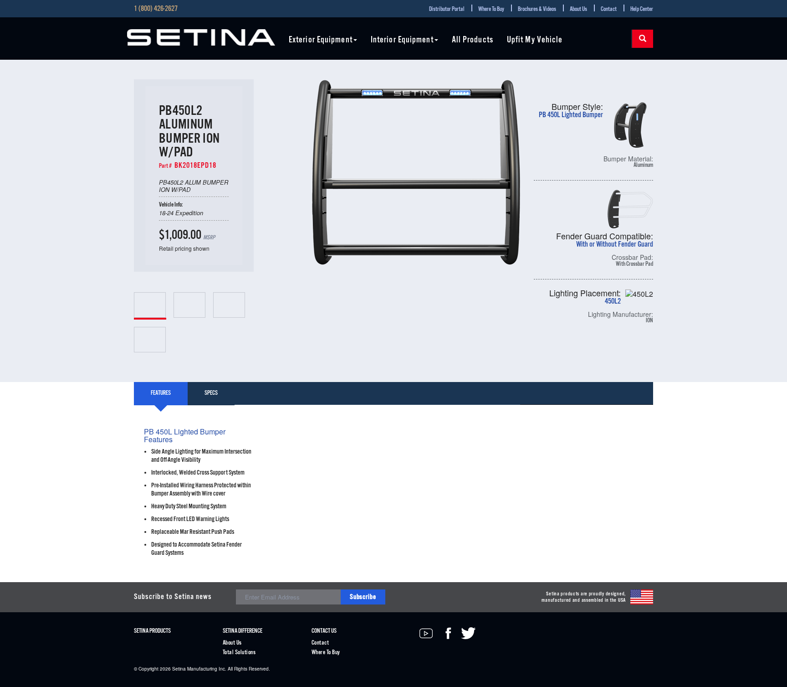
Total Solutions (239, 652)
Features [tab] (161, 393)
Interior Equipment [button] (402, 40)
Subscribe (363, 597)
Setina (179, 669)
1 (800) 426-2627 (156, 9)
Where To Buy (491, 9)
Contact (609, 9)
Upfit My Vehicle (535, 40)
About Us (578, 9)
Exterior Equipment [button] (321, 40)
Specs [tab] (211, 393)
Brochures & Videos (537, 9)
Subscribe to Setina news (173, 597)
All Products (472, 40)
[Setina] (201, 37)
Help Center (641, 9)
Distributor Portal (447, 9)
